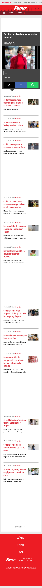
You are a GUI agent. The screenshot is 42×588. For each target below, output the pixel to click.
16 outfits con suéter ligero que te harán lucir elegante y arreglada (15, 423)
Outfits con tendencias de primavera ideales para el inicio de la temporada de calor (14, 204)
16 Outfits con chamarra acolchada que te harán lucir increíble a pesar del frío (13, 103)
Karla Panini (17, 3)
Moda (20, 13)
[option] (19, 57)
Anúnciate (21, 538)
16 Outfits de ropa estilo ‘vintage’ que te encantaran (13, 124)
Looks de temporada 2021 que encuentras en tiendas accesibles (14, 254)
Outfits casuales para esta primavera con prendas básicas (14, 145)
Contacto (21, 545)
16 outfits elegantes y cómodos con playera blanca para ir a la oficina (15, 472)
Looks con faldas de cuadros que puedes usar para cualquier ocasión (15, 229)
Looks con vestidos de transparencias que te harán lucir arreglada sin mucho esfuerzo (14, 361)
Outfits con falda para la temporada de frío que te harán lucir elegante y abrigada (15, 314)
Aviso (21, 552)
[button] (9, 85)
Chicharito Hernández (30, 3)
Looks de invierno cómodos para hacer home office (15, 336)
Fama (11, 13)
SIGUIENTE (19, 527)
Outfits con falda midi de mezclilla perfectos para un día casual (14, 448)
